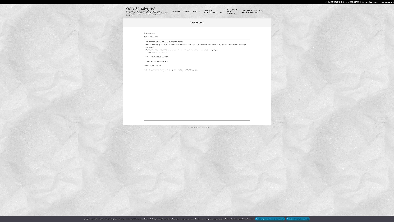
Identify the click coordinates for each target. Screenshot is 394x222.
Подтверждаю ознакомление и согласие (270, 219)
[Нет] (391, 219)
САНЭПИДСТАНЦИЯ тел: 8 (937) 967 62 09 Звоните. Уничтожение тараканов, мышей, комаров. (342, 2)
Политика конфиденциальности (298, 219)
